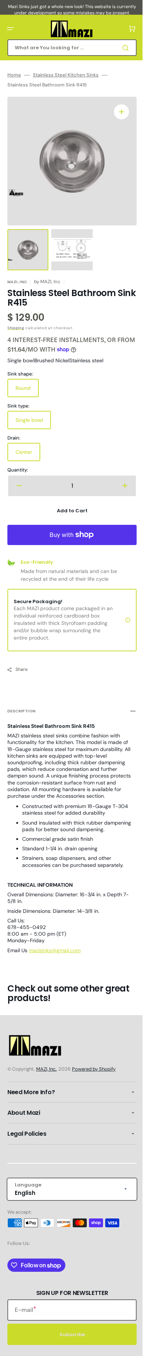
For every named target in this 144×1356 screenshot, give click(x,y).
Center (28, 447)
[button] (10, 29)
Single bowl (33, 415)
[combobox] (69, 47)
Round (27, 383)
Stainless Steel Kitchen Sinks (66, 75)
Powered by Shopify (94, 1069)
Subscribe (69, 1334)
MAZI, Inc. (46, 1069)
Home (14, 75)
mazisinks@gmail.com (54, 943)
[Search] (121, 48)
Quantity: (17, 463)
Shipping (15, 320)
